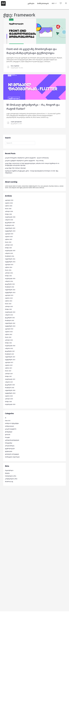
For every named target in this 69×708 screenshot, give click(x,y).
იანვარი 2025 (9, 253)
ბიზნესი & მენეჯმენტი (12, 423)
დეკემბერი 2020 (10, 385)
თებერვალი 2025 (10, 250)
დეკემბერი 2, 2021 (16, 123)
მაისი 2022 (8, 337)
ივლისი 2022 (9, 331)
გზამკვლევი (8, 432)
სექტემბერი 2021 (10, 359)
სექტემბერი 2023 (10, 292)
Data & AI (7, 420)
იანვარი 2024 (9, 281)
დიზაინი (7, 434)
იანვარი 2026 (9, 220)
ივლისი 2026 (9, 203)
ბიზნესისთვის (43, 3)
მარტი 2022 (8, 343)
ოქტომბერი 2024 (10, 259)
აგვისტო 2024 (9, 264)
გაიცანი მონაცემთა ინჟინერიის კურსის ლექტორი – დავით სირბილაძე (27, 158)
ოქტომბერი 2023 (10, 289)
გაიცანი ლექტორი (10, 429)
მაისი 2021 (8, 371)
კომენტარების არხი (11, 479)
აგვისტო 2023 (9, 295)
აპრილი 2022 (9, 340)
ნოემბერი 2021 (9, 354)
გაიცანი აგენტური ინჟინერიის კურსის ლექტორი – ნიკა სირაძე (24, 160)
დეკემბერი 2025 (10, 222)
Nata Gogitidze (15, 66)
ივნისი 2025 (8, 239)
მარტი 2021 (8, 376)
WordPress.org (9, 481)
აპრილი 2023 (9, 306)
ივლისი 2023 (9, 298)
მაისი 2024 (8, 270)
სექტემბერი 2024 (10, 262)
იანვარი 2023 (9, 315)
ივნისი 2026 (8, 206)
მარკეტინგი (8, 443)
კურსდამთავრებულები (12, 440)
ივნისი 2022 (8, 334)
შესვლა (7, 473)
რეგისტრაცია (9, 470)
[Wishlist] (61, 3)
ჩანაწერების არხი (10, 476)
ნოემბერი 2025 (9, 225)
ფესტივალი (8, 451)
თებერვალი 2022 (10, 345)
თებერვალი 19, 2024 (17, 68)
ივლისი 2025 (9, 236)
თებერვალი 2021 (10, 379)
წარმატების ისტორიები (12, 457)
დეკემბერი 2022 (10, 317)
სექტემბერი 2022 (10, 326)
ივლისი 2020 (9, 396)
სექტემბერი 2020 (10, 393)
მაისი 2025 (8, 242)
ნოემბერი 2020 (9, 387)
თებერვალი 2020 (10, 404)
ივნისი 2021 (8, 368)
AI (5, 418)
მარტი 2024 (8, 276)
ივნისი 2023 (8, 301)
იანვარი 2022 (9, 348)
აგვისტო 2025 (9, 234)
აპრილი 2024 (9, 273)
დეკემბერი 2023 (10, 284)
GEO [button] (53, 3)
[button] (66, 3)
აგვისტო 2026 (9, 200)
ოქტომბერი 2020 (10, 390)
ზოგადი (7, 437)
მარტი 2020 (8, 401)
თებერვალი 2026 (10, 217)
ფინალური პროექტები (12, 454)
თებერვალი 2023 (10, 312)
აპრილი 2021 (9, 373)
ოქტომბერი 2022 (10, 323)
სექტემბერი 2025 (10, 231)
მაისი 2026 (8, 208)
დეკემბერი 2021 (10, 351)
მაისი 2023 (8, 303)
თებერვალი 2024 (10, 278)
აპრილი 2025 (9, 245)
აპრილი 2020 (9, 399)
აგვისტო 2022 (9, 329)
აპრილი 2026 (9, 211)
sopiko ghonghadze (16, 122)
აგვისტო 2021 (9, 362)
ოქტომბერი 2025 (10, 228)
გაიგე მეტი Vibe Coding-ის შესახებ (15, 168)
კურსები (31, 3)
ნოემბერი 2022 (9, 320)
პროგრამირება (9, 446)
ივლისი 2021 (9, 365)
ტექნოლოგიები (10, 448)
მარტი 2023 (8, 309)
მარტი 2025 (8, 248)
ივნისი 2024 (8, 267)
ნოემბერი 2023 (9, 287)
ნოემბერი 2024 (9, 256)
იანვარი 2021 (9, 382)
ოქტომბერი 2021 (10, 357)
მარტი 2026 (8, 214)
